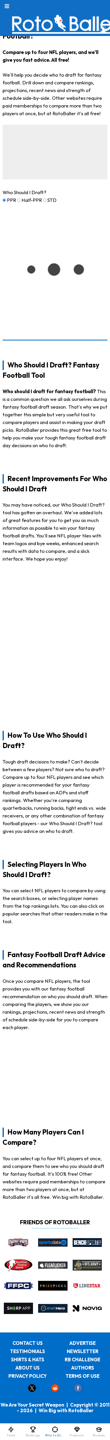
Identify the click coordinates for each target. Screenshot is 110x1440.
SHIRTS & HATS (27, 1359)
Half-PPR (31, 200)
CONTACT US (28, 1343)
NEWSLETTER (82, 1351)
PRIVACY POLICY (27, 1376)
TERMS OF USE (82, 1376)
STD (52, 200)
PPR (11, 200)
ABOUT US (27, 1368)
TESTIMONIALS (27, 1351)
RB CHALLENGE (82, 1359)
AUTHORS (82, 1368)
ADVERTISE (82, 1343)
